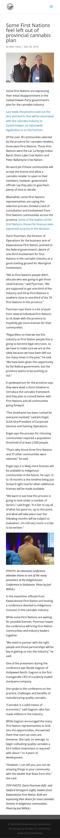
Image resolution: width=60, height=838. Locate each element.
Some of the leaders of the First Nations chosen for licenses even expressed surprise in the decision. (30, 224)
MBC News (15, 46)
